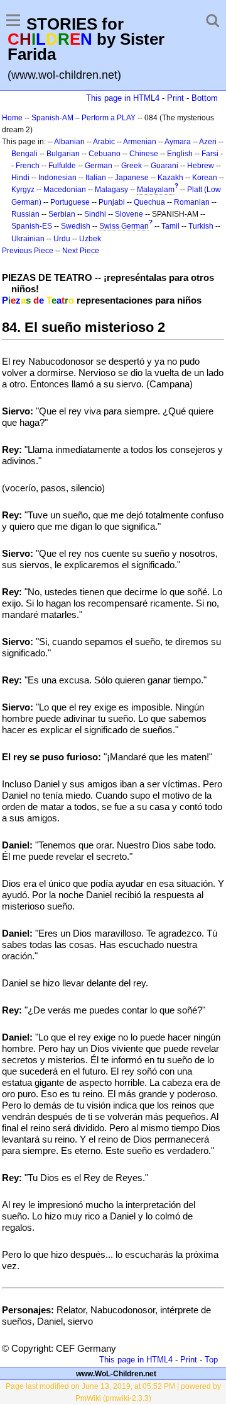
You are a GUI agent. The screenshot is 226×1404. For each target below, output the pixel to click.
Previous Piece (27, 250)
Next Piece (80, 250)
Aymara (177, 141)
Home (12, 117)
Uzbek (90, 238)
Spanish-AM (52, 117)
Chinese (143, 153)
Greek (131, 165)
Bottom (204, 98)
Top (211, 1359)
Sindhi (95, 214)
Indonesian (57, 177)
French (28, 165)
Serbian (61, 214)
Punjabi (112, 202)
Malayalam (156, 189)
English (180, 153)
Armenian (139, 141)
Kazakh (170, 177)
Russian (25, 214)
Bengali (24, 153)
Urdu (61, 238)
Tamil (170, 226)
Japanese (132, 177)
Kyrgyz (23, 189)
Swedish (75, 226)
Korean (204, 177)
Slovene (129, 214)
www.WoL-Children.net (116, 1373)
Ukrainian (28, 238)
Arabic (104, 141)
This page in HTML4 (122, 98)
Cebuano (105, 153)
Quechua (149, 202)
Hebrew (200, 165)
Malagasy (111, 189)
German (98, 165)
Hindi (20, 177)
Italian (95, 177)
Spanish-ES (31, 226)
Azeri (208, 141)
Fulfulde (62, 165)
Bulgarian (63, 153)
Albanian (69, 141)
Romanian (192, 202)
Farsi (210, 153)
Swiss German (124, 226)
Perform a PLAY (109, 117)
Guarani (164, 165)
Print (175, 98)
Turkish (200, 226)
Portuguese (70, 202)
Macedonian (64, 189)
